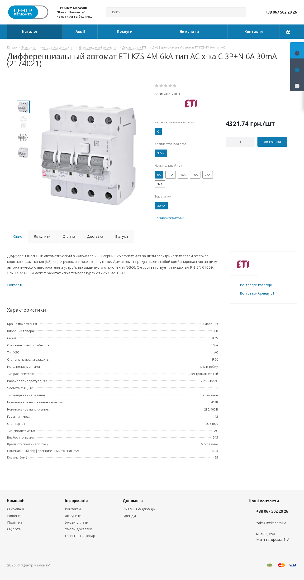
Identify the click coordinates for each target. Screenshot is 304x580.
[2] (161, 86)
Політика (14, 522)
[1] (157, 86)
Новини (13, 515)
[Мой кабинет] (288, 31)
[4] (170, 86)
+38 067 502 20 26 (281, 12)
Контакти (73, 509)
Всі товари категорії (256, 285)
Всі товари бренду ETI (258, 293)
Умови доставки (78, 529)
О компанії (16, 509)
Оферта (14, 529)
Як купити (73, 515)
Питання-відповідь (139, 509)
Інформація (76, 500)
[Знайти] (240, 12)
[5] (175, 86)
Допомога (133, 500)
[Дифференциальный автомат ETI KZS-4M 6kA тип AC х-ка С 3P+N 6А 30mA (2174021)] (88, 153)
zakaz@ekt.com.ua (271, 522)
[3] (166, 86)
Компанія (16, 500)
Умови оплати (76, 522)
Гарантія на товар (80, 535)
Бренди (129, 515)
